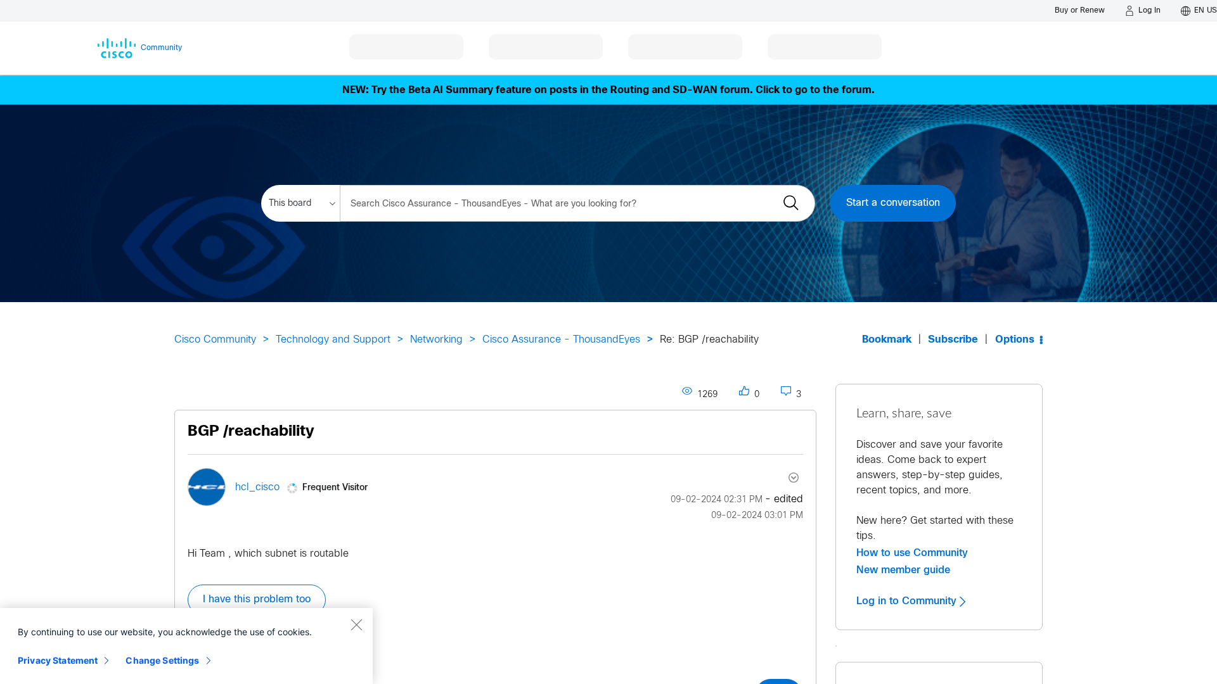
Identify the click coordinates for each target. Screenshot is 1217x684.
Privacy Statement (58, 660)
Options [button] (1014, 340)
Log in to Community (908, 601)
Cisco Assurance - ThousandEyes (561, 340)
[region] (186, 646)
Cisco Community (215, 340)
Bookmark (886, 340)
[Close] (356, 624)
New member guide (903, 570)
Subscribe (953, 340)
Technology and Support (333, 340)
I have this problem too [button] (257, 599)
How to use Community (912, 553)
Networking (436, 340)
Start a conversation (893, 203)
